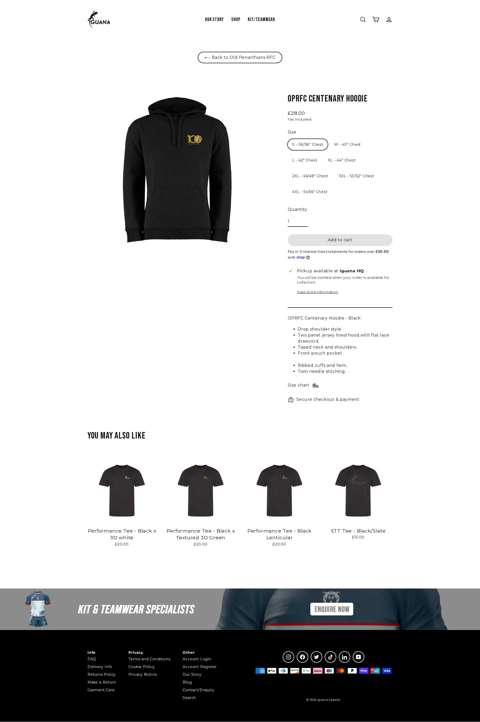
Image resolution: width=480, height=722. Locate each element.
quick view (122, 557)
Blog (187, 682)
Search (189, 698)
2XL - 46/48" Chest (310, 176)
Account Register (200, 666)
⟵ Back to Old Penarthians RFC (239, 57)
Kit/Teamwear (261, 19)
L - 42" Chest (304, 160)
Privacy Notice (142, 674)
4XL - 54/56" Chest (309, 192)
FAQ (92, 659)
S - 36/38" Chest (307, 144)
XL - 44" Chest (342, 160)
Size (292, 132)
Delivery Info (100, 666)
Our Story (214, 19)
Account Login (197, 659)
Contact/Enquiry (198, 690)
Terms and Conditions (149, 659)
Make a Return (102, 682)
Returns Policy (102, 674)
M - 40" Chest (347, 144)
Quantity (297, 209)
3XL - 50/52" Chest (356, 176)
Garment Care (101, 690)
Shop (235, 19)
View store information (317, 292)
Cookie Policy (141, 666)
